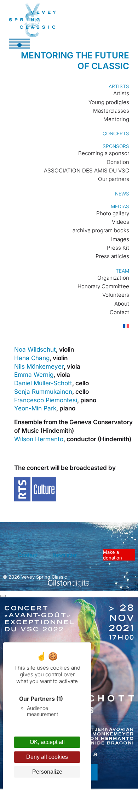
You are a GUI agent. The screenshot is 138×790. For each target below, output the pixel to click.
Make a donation (112, 555)
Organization (113, 277)
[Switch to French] (122, 326)
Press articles (112, 256)
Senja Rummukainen (43, 391)
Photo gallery (112, 213)
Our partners (113, 179)
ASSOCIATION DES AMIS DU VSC (86, 170)
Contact (119, 312)
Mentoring (116, 119)
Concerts (116, 133)
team (122, 271)
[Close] (3, 596)
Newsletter (65, 555)
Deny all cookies (47, 757)
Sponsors (116, 146)
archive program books (101, 230)
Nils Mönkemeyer (39, 366)
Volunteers (115, 294)
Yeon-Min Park (35, 408)
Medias (120, 206)
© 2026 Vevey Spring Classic (35, 577)
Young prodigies (108, 102)
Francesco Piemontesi (45, 400)
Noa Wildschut (35, 349)
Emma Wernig (33, 374)
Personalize (47, 772)
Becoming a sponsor (103, 153)
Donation (118, 162)
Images (120, 239)
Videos (120, 221)
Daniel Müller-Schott (43, 383)
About (121, 303)
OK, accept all (47, 742)
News (122, 194)
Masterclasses (111, 110)
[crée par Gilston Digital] (69, 584)
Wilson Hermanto (38, 439)
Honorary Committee (103, 286)
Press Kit (118, 247)
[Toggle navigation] (19, 44)
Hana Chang (32, 358)
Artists (119, 86)
